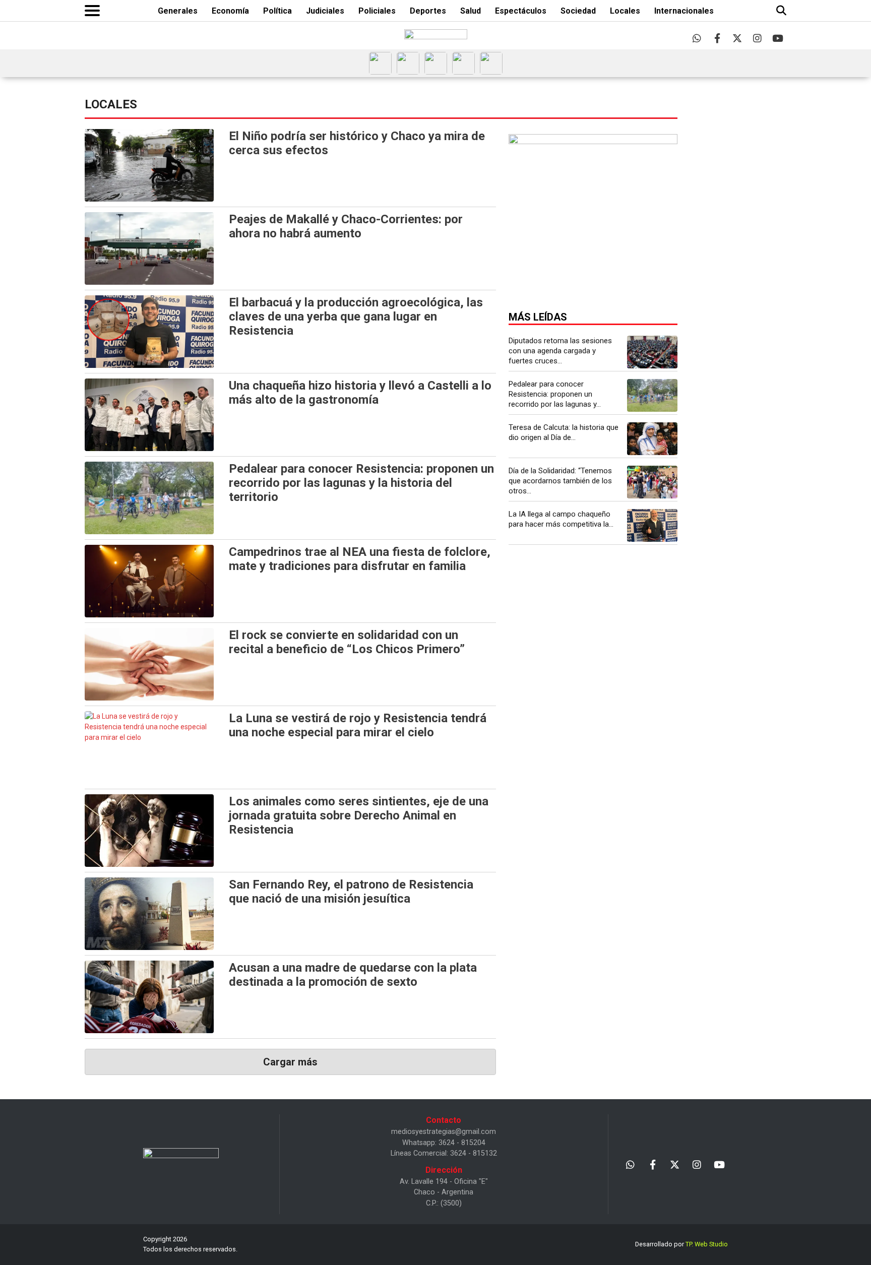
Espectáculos (520, 11)
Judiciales (325, 11)
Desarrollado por (681, 1244)
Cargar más (290, 1062)
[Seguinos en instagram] (757, 38)
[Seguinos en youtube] (777, 38)
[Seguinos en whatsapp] (697, 38)
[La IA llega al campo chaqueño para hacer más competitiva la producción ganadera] (652, 525)
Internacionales (684, 11)
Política (277, 11)
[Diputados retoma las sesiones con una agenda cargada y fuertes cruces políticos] (652, 352)
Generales (178, 11)
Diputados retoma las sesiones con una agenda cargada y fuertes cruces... (560, 350)
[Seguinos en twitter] (737, 38)
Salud (470, 11)
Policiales (377, 11)
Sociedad (578, 11)
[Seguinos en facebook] (717, 38)
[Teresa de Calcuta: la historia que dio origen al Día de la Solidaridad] (652, 438)
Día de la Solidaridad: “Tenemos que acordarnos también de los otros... (560, 480)
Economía (230, 11)
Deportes (428, 11)
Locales (625, 11)
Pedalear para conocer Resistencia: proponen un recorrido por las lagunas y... (555, 394)
